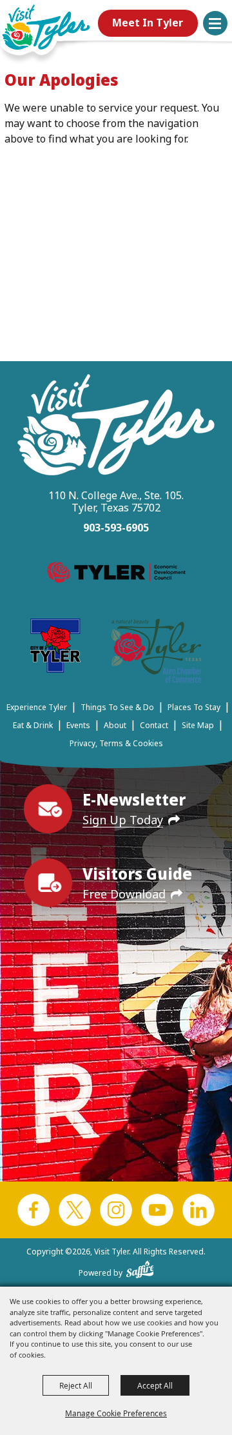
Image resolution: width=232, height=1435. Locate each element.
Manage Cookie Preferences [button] (116, 1413)
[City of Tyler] (55, 648)
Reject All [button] (75, 1385)
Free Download (124, 894)
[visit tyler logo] (116, 426)
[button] (215, 23)
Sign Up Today (122, 819)
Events (78, 725)
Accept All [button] (155, 1385)
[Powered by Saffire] (140, 1267)
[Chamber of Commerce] (156, 653)
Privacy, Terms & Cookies (116, 743)
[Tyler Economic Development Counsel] (116, 575)
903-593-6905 (116, 527)
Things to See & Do (117, 707)
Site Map (198, 725)
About (115, 725)
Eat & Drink (33, 725)
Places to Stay (194, 707)
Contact (154, 725)
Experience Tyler (36, 707)
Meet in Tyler (147, 22)
